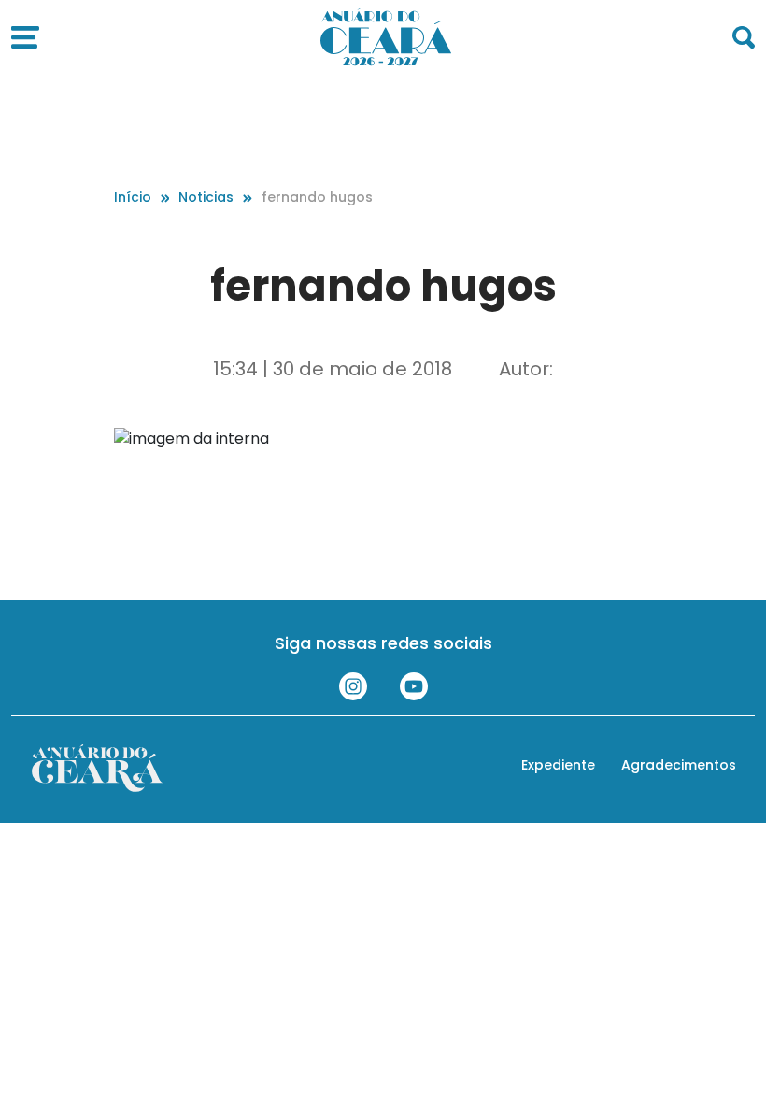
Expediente (558, 765)
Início (132, 197)
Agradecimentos (678, 765)
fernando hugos (317, 197)
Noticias (206, 197)
